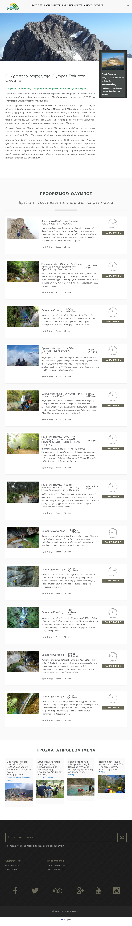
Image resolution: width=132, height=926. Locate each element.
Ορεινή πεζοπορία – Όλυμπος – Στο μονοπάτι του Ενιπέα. (62, 395)
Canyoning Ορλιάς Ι (52, 310)
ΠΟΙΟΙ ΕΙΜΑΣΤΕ (12, 865)
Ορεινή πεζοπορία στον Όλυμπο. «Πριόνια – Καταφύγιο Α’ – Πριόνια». (60, 350)
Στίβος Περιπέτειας (45, 777)
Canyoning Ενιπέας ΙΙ (53, 569)
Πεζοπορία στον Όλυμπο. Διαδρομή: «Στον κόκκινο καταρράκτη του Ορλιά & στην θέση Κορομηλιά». (62, 266)
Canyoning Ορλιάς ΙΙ (53, 696)
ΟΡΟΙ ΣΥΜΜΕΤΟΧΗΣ (56, 865)
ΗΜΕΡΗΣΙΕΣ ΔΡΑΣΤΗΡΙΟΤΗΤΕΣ (45, 5)
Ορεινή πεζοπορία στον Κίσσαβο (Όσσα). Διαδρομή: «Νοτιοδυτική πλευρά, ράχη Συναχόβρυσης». (19, 768)
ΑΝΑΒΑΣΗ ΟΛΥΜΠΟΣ (93, 5)
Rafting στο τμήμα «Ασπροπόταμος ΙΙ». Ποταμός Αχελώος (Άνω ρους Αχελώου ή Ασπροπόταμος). (80, 766)
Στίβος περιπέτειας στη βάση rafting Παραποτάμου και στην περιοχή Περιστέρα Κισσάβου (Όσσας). (50, 768)
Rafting (71, 775)
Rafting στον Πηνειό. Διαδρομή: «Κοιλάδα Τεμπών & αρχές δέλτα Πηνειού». (111, 765)
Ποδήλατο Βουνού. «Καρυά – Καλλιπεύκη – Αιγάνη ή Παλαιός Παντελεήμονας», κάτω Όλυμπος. (61, 487)
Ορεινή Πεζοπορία (14, 777)
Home (60, 52)
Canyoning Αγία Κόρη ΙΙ (54, 530)
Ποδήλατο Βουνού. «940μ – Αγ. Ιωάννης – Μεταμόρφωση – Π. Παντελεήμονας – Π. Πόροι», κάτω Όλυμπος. (61, 440)
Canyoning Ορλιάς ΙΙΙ (53, 654)
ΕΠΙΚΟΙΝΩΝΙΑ (11, 869)
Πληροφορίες (113, 233)
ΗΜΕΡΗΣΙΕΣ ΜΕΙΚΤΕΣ (72, 5)
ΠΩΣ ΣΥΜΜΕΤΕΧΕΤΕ (56, 869)
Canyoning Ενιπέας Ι (53, 612)
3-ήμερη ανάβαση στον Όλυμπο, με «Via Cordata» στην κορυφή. (62, 222)
